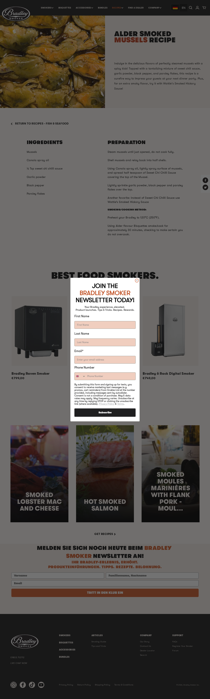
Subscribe (105, 412)
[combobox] (80, 376)
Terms (120, 404)
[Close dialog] (136, 280)
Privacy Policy (106, 404)
